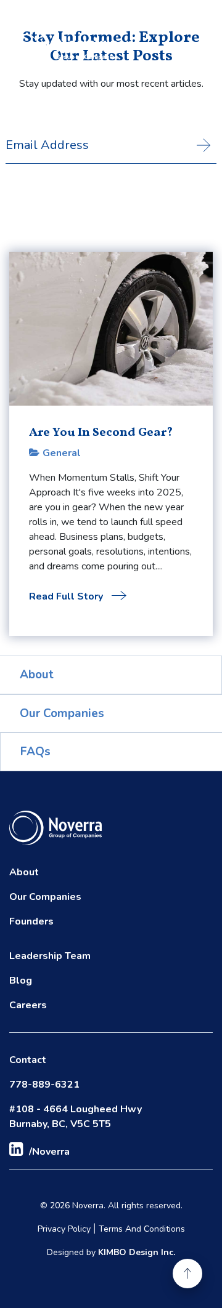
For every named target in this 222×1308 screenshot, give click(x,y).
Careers (28, 1005)
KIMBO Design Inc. (136, 1252)
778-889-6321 (44, 1084)
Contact (27, 1060)
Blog (20, 980)
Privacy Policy (64, 1229)
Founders (31, 921)
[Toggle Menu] (187, 48)
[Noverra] (64, 48)
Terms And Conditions (142, 1229)
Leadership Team (50, 956)
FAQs (35, 752)
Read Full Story (67, 596)
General (62, 453)
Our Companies (62, 713)
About (37, 675)
